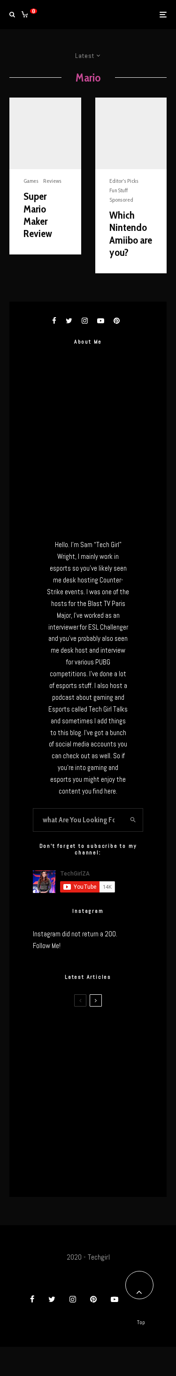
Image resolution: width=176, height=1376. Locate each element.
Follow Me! (47, 945)
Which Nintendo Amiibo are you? (130, 234)
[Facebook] (32, 1299)
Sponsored (121, 199)
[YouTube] (114, 1299)
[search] (133, 820)
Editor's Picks (123, 180)
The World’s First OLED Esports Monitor (105, 1172)
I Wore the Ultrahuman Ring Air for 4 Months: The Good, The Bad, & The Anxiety (105, 1081)
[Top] (139, 1285)
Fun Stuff (118, 190)
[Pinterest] (93, 1299)
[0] (24, 14)
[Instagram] (72, 1299)
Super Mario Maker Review (37, 215)
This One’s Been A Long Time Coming (106, 1127)
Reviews (52, 180)
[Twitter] (51, 1299)
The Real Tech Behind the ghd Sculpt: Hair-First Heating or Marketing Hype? (104, 1033)
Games (30, 180)
